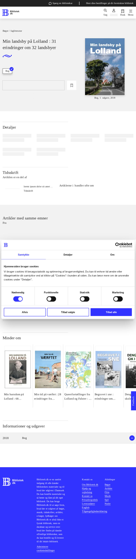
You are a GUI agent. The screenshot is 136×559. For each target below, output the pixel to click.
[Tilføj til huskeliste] (71, 85)
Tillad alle (111, 312)
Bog (7, 71)
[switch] (51, 298)
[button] (68, 438)
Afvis (25, 312)
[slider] (105, 69)
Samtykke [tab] (23, 254)
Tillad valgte (68, 312)
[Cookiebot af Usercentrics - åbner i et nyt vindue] (117, 244)
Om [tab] (112, 254)
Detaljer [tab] (68, 254)
